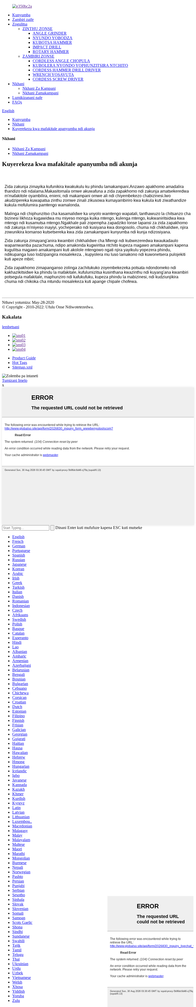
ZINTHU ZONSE (37, 29)
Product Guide (24, 358)
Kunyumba (21, 15)
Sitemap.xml (22, 367)
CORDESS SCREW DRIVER (58, 79)
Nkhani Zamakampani (40, 93)
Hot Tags (19, 362)
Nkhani (18, 84)
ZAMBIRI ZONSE (38, 56)
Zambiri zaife (23, 19)
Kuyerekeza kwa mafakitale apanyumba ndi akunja (53, 129)
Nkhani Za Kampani (39, 88)
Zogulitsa (19, 24)
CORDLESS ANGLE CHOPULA (61, 61)
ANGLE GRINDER (50, 33)
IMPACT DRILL (47, 47)
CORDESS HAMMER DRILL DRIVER (67, 70)
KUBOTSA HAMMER (52, 42)
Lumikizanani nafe (27, 97)
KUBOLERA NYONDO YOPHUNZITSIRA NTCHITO (80, 65)
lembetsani (10, 327)
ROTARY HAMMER (51, 51)
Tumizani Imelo (14, 380)
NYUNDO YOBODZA (52, 38)
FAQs (17, 102)
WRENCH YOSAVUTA (53, 74)
